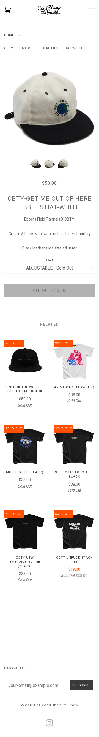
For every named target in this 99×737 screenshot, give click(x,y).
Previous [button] (13, 109)
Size (49, 260)
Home (9, 35)
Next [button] (85, 109)
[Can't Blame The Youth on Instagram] (49, 725)
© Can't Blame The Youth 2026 (49, 705)
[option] (49, 108)
